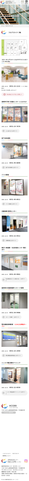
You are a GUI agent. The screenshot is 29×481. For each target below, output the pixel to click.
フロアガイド (15, 453)
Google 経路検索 (8, 412)
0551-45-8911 (14, 199)
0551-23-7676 (14, 126)
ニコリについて (7, 453)
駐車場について (7, 455)
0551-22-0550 (14, 387)
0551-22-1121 (14, 86)
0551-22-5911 (14, 236)
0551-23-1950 (14, 351)
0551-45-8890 (14, 163)
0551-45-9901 (14, 274)
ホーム (2, 26)
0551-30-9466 (14, 312)
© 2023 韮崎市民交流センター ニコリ (9, 479)
